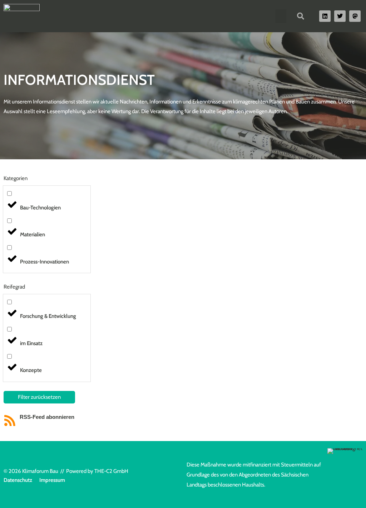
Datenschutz (18, 480)
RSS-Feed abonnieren (47, 417)
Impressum (52, 480)
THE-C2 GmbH (111, 471)
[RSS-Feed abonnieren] (10, 420)
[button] (281, 16)
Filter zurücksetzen (39, 397)
